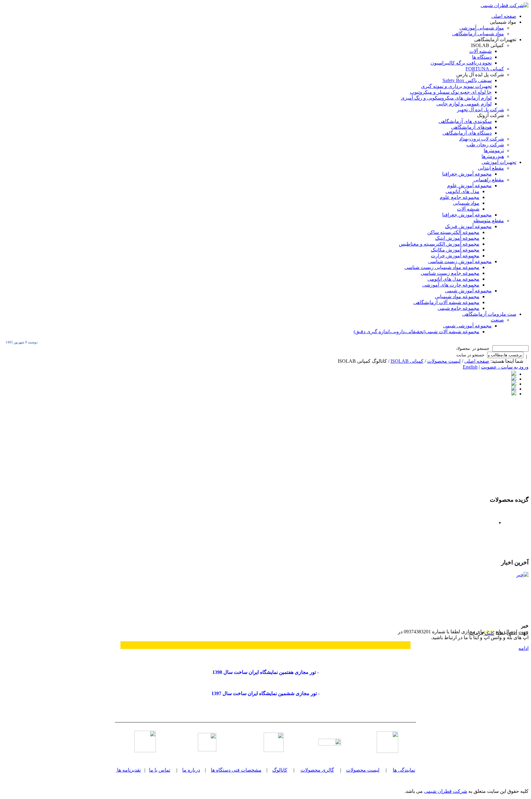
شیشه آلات (480, 51)
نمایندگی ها (404, 770)
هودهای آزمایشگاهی (471, 127)
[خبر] (505, 595)
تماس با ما (159, 770)
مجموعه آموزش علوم (469, 185)
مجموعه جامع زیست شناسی (450, 273)
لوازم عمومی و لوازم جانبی (464, 103)
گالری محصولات (317, 770)
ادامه (523, 648)
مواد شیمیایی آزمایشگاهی (478, 33)
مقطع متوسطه (488, 220)
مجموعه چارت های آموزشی (450, 284)
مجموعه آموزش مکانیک (455, 249)
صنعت (497, 319)
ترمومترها (494, 150)
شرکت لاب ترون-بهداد (481, 138)
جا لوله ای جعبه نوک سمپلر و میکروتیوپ (451, 92)
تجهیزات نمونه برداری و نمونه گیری (456, 86)
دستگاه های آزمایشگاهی (467, 133)
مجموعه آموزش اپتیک (457, 238)
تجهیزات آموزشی (499, 162)
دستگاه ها (482, 57)
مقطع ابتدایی (491, 168)
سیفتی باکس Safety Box (467, 80)
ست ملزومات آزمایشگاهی (489, 314)
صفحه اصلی (503, 16)
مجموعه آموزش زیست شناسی (460, 261)
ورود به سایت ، (513, 367)
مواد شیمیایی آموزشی (481, 27)
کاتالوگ (279, 770)
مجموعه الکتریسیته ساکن (453, 232)
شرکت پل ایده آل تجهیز (480, 109)
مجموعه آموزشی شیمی (467, 325)
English (470, 367)
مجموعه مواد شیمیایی (457, 296)
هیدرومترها (493, 156)
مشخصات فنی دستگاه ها (236, 770)
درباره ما (191, 770)
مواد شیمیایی (466, 203)
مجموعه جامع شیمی (458, 308)
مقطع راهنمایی (489, 179)
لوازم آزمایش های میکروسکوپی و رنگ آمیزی (446, 98)
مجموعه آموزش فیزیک (468, 226)
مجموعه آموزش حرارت (455, 255)
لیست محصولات (444, 361)
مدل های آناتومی (462, 191)
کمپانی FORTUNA (485, 68)
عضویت (489, 367)
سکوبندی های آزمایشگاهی (465, 121)
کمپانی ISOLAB (407, 361)
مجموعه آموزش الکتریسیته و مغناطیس (439, 244)
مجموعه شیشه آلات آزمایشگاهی (446, 302)
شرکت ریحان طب (485, 144)
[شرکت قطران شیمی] (505, 5)
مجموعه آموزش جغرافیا (467, 173)
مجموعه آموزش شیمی (468, 290)
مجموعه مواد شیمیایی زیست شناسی (441, 267)
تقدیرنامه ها (129, 770)
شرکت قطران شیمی (445, 791)
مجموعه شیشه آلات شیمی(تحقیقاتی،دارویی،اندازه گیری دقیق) (416, 331)
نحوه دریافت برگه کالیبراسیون (461, 62)
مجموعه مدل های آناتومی (453, 279)
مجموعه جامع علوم (459, 197)
